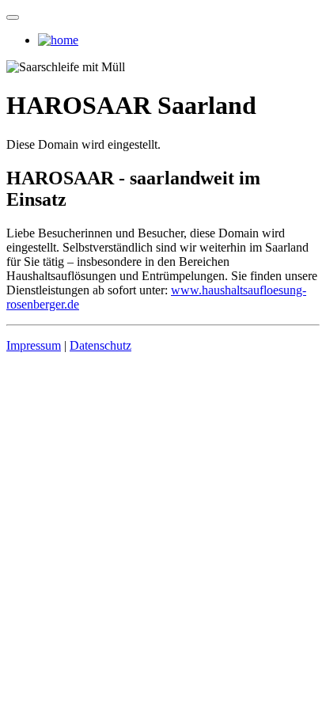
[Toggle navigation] (12, 17)
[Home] (58, 40)
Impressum (33, 345)
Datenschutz (100, 345)
